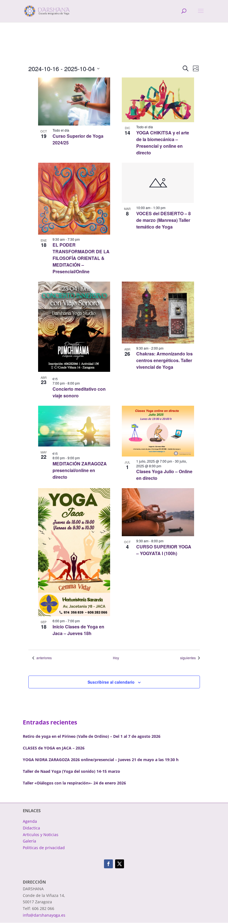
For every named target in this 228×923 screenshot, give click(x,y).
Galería (29, 841)
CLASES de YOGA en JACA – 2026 (54, 748)
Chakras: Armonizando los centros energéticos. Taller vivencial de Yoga (164, 360)
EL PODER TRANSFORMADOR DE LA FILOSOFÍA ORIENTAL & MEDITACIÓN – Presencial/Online (81, 258)
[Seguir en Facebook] (108, 863)
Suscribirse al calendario (111, 682)
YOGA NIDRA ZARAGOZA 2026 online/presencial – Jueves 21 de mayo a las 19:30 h (101, 759)
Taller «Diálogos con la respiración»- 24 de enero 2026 (74, 783)
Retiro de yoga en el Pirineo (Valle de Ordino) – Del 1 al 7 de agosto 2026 (91, 736)
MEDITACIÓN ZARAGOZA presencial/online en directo (80, 470)
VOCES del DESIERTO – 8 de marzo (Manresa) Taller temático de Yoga (163, 220)
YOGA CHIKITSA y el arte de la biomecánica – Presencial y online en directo (162, 142)
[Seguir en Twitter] (119, 863)
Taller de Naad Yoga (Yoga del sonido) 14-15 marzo (71, 771)
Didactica (31, 828)
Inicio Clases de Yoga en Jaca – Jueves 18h (78, 629)
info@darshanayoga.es (44, 915)
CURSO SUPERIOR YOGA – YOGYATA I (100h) (163, 549)
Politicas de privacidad (44, 847)
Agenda (30, 821)
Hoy (116, 658)
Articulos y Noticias (40, 834)
